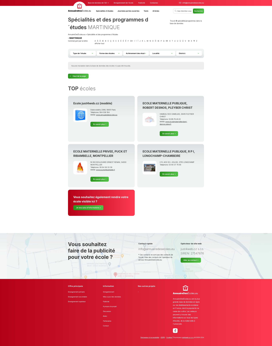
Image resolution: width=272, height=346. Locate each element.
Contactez (154, 3)
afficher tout (99, 43)
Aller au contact (190, 260)
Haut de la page (79, 76)
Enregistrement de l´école (123, 3)
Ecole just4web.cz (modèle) (92, 103)
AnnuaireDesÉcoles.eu (76, 34)
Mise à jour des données (112, 297)
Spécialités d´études (104, 11)
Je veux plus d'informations (87, 208)
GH (131, 41)
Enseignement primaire (76, 292)
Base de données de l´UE (97, 3)
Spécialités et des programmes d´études (102, 34)
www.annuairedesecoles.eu (106, 115)
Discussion (107, 311)
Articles (156, 11)
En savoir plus (99, 124)
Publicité (141, 3)
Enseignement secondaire (77, 297)
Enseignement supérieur (77, 302)
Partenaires (107, 321)
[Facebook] (175, 330)
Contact (106, 326)
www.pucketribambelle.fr (105, 170)
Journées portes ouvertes (128, 11)
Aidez (105, 316)
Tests (146, 11)
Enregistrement (108, 292)
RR (167, 41)
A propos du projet (110, 306)
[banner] (79, 7)
